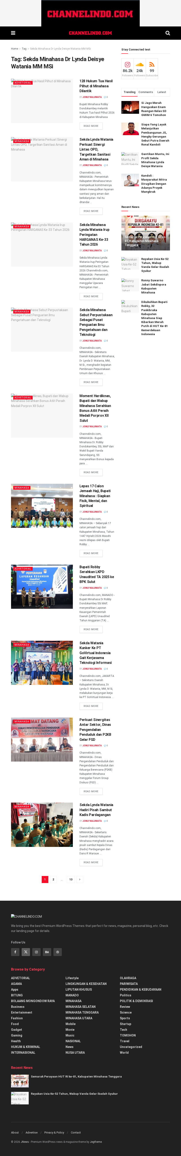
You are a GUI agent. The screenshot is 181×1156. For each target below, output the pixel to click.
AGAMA (16, 984)
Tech (123, 1029)
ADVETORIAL (23, 82)
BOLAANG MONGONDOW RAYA (33, 1001)
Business (18, 1006)
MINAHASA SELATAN (81, 1006)
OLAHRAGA (128, 978)
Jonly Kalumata (92, 97)
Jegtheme (96, 1141)
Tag (24, 48)
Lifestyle (72, 978)
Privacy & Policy (54, 1132)
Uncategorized (131, 1047)
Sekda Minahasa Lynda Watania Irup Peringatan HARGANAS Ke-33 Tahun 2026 (94, 235)
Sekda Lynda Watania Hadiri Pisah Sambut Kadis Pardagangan (96, 810)
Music (70, 1035)
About (15, 1132)
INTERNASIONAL (23, 1052)
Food (15, 1024)
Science (126, 1012)
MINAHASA (22, 141)
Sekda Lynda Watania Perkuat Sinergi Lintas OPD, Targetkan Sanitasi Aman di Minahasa (96, 149)
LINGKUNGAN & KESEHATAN (86, 984)
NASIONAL (73, 1041)
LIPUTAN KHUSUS (79, 989)
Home (14, 48)
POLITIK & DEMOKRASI (136, 1001)
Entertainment (21, 1012)
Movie (70, 1029)
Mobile (70, 1024)
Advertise (32, 1132)
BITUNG (17, 995)
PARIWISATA (129, 984)
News (70, 1047)
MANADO (72, 995)
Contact (76, 1132)
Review (125, 1006)
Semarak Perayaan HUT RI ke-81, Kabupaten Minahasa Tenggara (145, 241)
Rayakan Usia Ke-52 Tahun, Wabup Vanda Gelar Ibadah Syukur (74, 1093)
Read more (91, 126)
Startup (125, 1024)
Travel (124, 1041)
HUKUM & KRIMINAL (25, 1047)
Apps (14, 989)
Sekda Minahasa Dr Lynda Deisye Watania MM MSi (60, 48)
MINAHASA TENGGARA (82, 1012)
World (124, 1052)
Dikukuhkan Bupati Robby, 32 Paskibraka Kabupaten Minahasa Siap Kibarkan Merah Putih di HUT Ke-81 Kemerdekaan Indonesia (154, 318)
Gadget (16, 1029)
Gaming (16, 1035)
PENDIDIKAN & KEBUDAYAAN (140, 989)
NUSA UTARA (75, 1052)
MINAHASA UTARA (79, 1018)
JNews (25, 1141)
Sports (125, 1018)
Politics (125, 995)
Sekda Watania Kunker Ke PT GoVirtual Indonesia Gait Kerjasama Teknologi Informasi (95, 653)
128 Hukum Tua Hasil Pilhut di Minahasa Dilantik (96, 86)
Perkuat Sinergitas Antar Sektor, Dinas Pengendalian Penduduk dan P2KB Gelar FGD (95, 730)
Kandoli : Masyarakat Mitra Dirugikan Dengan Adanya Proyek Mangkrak (154, 183)
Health (16, 1041)
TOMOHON (128, 1035)
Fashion (17, 1018)
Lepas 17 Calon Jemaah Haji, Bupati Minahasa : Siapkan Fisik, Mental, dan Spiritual (95, 496)
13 (70, 879)
